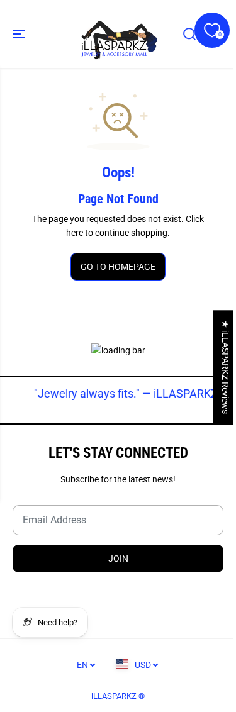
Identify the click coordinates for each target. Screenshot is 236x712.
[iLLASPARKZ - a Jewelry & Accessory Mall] (118, 34)
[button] (20, 34)
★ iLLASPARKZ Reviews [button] (225, 367)
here (74, 233)
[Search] (189, 34)
